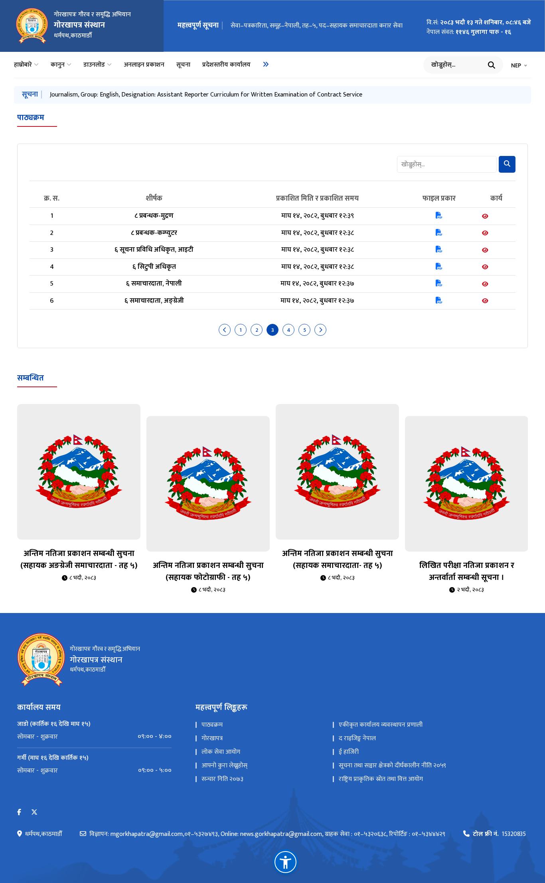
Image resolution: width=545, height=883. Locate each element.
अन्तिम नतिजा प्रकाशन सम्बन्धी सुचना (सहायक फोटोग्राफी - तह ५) (208, 571)
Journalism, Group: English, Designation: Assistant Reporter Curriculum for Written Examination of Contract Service (206, 94)
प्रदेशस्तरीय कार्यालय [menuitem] (226, 65)
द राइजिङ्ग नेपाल (357, 738)
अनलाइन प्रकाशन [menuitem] (144, 65)
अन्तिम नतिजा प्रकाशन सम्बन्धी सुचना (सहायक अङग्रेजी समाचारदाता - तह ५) (79, 559)
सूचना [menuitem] (183, 65)
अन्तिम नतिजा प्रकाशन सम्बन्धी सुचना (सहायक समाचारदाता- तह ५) (337, 559)
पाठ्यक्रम (30, 117)
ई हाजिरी (349, 752)
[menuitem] (266, 64)
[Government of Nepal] (32, 26)
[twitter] (34, 812)
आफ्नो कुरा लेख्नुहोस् (224, 765)
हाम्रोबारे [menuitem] (23, 65)
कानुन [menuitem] (58, 65)
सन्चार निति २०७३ (222, 779)
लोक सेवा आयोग (220, 752)
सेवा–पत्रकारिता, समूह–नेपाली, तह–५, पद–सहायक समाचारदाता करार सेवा (317, 25)
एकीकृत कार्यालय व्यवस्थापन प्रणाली (381, 724)
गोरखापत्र (212, 738)
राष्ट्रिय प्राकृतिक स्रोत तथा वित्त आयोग (381, 779)
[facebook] (19, 812)
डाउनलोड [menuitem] (94, 65)
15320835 (499, 834)
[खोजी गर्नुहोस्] (491, 65)
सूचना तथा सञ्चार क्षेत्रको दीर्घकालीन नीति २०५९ (392, 765)
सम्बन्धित (30, 378)
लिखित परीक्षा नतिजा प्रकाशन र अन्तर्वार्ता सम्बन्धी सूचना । (466, 571)
